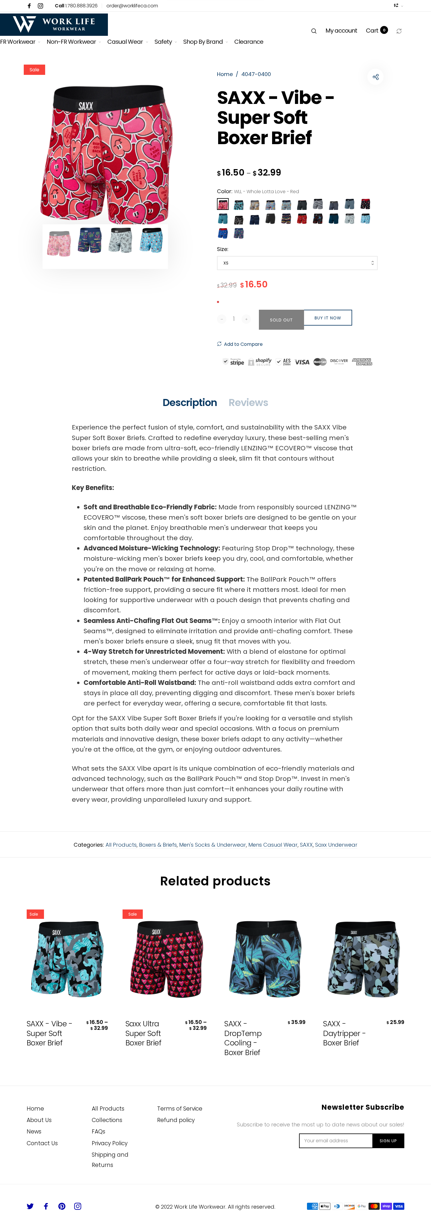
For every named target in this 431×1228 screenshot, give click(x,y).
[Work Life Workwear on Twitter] (30, 1206)
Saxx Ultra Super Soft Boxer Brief (143, 1033)
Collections (107, 1120)
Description (190, 402)
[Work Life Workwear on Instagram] (40, 6)
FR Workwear (17, 42)
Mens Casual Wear (273, 844)
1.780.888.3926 (76, 5)
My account (341, 30)
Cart (375, 30)
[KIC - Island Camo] (239, 204)
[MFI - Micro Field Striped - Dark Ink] (349, 204)
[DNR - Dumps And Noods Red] (302, 219)
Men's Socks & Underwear (212, 844)
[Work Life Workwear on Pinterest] (61, 1206)
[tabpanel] (105, 155)
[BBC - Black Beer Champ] (318, 219)
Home (35, 1109)
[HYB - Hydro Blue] (223, 219)
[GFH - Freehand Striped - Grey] (318, 204)
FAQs (98, 1132)
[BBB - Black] (270, 219)
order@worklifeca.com (132, 5)
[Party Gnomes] (223, 233)
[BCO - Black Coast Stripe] (302, 204)
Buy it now (328, 318)
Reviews (248, 402)
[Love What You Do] (365, 219)
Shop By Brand (203, 42)
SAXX (306, 844)
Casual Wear (125, 42)
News (34, 1132)
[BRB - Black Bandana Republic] (239, 219)
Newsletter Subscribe (363, 1107)
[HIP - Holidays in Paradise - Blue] (239, 233)
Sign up (388, 1141)
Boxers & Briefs (158, 844)
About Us (39, 1120)
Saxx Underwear (336, 844)
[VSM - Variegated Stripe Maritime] (254, 219)
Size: (222, 249)
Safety (163, 42)
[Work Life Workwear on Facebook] (29, 6)
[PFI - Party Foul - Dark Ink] (365, 204)
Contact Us (42, 1143)
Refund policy (176, 1120)
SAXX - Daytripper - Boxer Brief (344, 1033)
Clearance (248, 42)
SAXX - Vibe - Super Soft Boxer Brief (50, 1033)
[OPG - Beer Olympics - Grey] (270, 204)
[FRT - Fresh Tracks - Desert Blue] (286, 204)
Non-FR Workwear (71, 42)
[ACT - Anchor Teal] (334, 219)
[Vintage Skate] (349, 219)
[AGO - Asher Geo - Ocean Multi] (286, 219)
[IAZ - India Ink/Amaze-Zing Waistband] (334, 204)
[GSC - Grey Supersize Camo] (254, 204)
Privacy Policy (110, 1143)
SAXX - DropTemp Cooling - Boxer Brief (243, 1038)
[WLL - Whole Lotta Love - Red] (223, 204)
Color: (258, 191)
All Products (121, 844)
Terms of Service (179, 1109)
